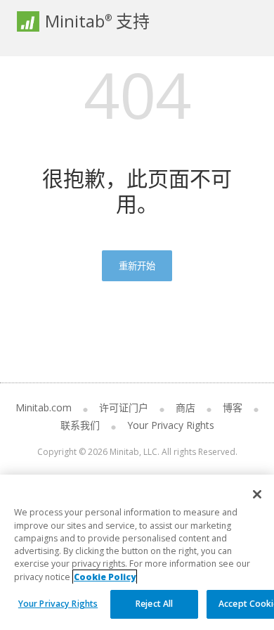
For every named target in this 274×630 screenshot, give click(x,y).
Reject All (154, 604)
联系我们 (80, 425)
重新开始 (137, 265)
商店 (185, 407)
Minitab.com (43, 407)
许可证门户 (123, 407)
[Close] (257, 494)
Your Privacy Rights (58, 604)
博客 (232, 407)
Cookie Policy (105, 577)
